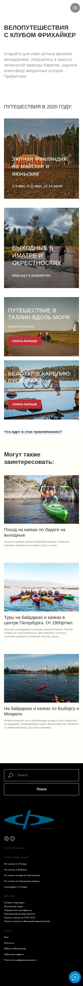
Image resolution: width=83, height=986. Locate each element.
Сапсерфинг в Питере (15, 886)
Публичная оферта (14, 954)
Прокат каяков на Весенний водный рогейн (27, 921)
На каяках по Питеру (15, 863)
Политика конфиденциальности (20, 959)
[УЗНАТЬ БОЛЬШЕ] (28, 186)
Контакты (9, 942)
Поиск (42, 789)
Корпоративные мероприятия (19, 913)
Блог (6, 937)
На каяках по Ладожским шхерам (21, 881)
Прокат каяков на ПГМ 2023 (19, 917)
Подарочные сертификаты (18, 910)
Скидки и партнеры (14, 902)
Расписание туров (13, 906)
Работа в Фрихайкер (15, 948)
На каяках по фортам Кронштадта (22, 875)
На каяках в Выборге (15, 869)
